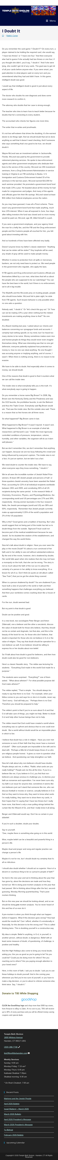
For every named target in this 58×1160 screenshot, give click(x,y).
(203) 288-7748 (10, 1047)
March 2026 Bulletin (12, 1114)
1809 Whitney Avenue (13, 1037)
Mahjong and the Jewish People (17, 1098)
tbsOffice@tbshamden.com (15, 1053)
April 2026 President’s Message (17, 1119)
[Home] (3, 36)
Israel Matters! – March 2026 (16, 1109)
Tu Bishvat (8, 1130)
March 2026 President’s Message (18, 1125)
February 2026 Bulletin (13, 1135)
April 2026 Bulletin (11, 1104)
